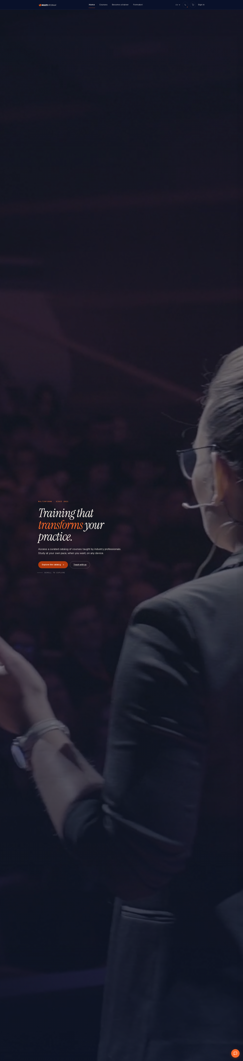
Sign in (201, 4)
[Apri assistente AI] (235, 1053)
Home (92, 4)
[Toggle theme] (185, 5)
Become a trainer (120, 4)
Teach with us (79, 564)
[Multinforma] (47, 5)
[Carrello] (193, 5)
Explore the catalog (51, 564)
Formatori (138, 4)
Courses (103, 4)
